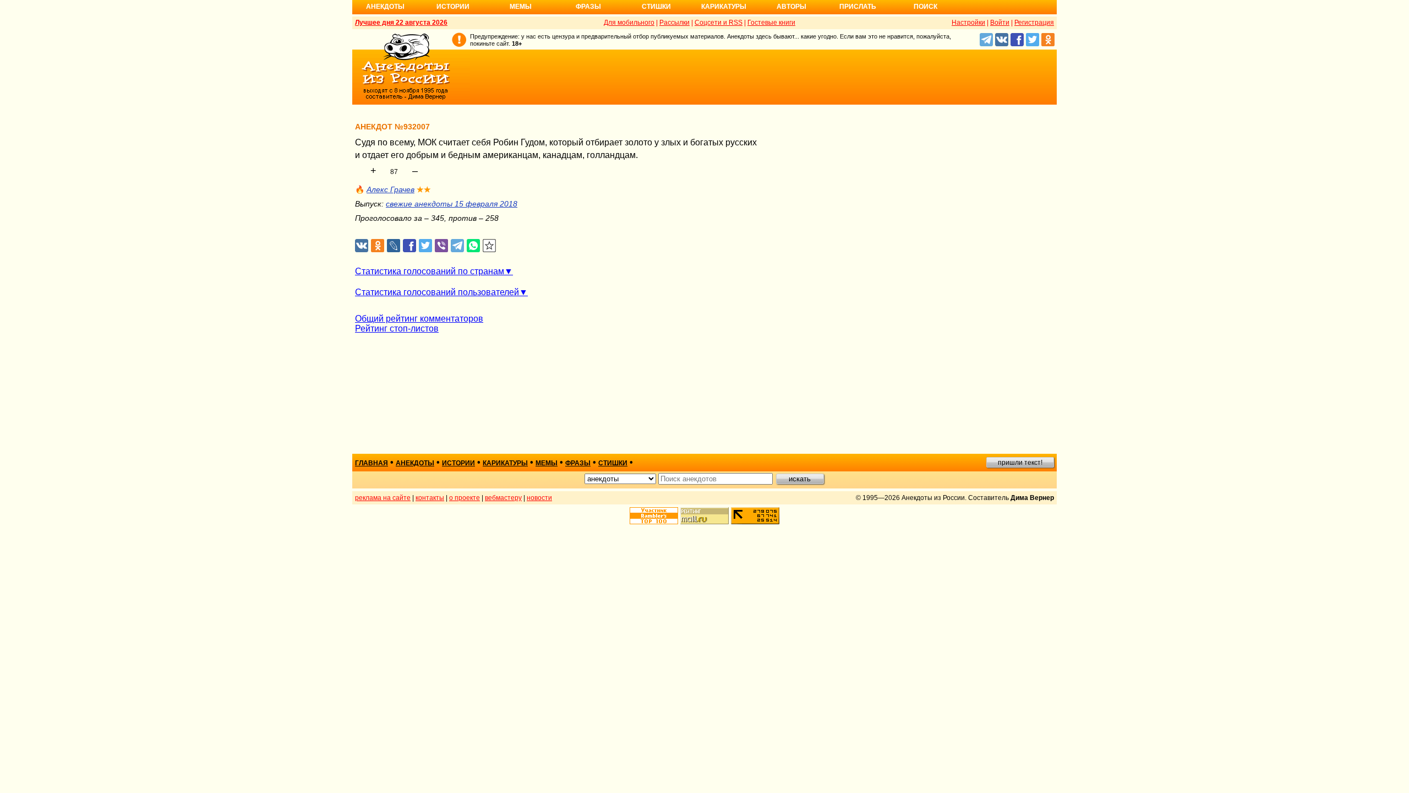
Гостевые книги (771, 22)
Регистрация (1034, 22)
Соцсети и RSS (718, 22)
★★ (424, 189)
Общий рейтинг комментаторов (419, 318)
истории (458, 463)
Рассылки (674, 22)
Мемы (521, 6)
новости (539, 498)
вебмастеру (503, 498)
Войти (999, 22)
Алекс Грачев (390, 189)
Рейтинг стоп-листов (397, 328)
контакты (430, 498)
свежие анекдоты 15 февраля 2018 (451, 203)
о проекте (464, 498)
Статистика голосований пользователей (437, 292)
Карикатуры (723, 6)
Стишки (656, 6)
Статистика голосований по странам (429, 271)
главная (371, 463)
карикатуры (505, 463)
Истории (452, 6)
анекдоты (415, 463)
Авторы (791, 6)
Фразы (588, 6)
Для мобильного (629, 22)
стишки (612, 463)
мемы (547, 463)
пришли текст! (1020, 462)
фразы (578, 463)
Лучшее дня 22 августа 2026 (401, 22)
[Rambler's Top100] (654, 515)
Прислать (857, 6)
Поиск (925, 6)
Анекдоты (385, 6)
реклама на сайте (383, 498)
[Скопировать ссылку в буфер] (489, 246)
